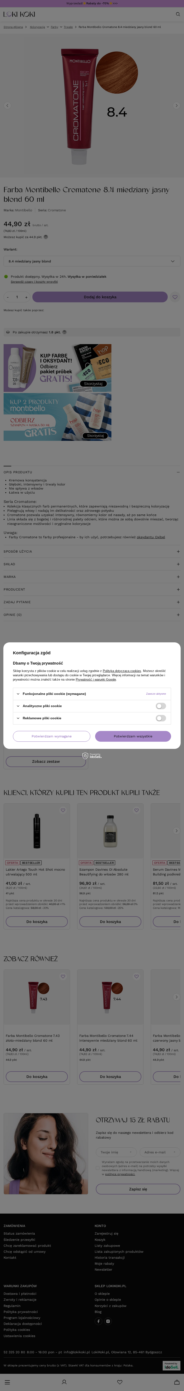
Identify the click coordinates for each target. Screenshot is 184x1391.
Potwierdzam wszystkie (133, 736)
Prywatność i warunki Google (96, 679)
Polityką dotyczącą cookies (122, 670)
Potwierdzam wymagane (52, 736)
